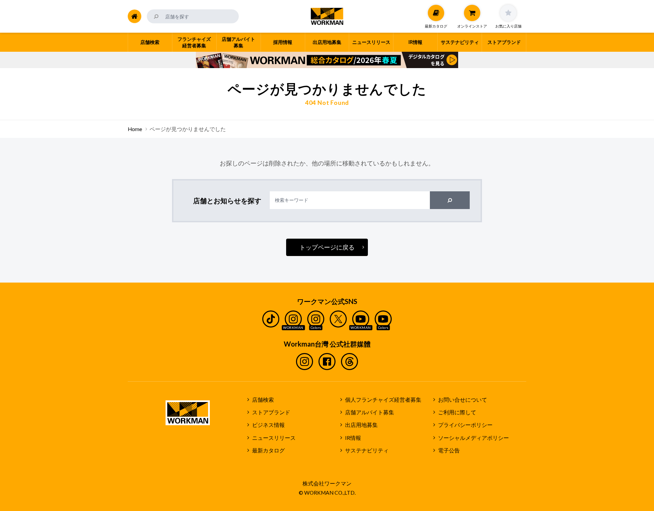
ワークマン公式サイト (327, 16)
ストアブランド (271, 412)
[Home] (134, 16)
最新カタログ (268, 450)
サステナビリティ (367, 450)
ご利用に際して (457, 412)
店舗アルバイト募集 (369, 412)
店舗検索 (263, 400)
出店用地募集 (361, 425)
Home (135, 129)
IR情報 (353, 438)
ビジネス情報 (268, 425)
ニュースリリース (274, 438)
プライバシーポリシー (465, 425)
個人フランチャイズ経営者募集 (383, 400)
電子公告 (449, 450)
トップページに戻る (327, 247)
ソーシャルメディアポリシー (473, 438)
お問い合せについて (462, 400)
